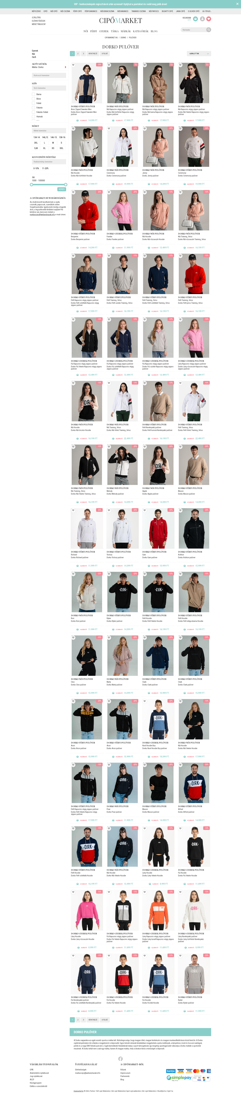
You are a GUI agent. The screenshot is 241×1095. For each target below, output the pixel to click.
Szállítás (36, 17)
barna (38, 94)
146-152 (53, 137)
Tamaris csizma (139, 11)
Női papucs (154, 11)
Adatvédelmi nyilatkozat (39, 1073)
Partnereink (124, 1076)
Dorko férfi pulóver (83, 106)
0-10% (36, 168)
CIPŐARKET (120, 20)
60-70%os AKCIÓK (210, 11)
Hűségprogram (36, 1083)
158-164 (62, 137)
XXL (61, 148)
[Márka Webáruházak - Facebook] (120, 1059)
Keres (62, 189)
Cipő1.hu (170, 1091)
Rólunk (123, 1070)
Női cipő (53, 11)
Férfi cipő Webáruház (103, 1091)
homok (39, 116)
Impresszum (125, 1073)
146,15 (45, 137)
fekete (39, 107)
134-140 (36, 137)
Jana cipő (180, 11)
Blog (154, 31)
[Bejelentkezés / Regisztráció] (202, 18)
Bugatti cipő (167, 11)
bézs (38, 98)
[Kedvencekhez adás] (73, 65)
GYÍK (31, 1070)
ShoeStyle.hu (161, 1091)
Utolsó (105, 54)
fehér (38, 103)
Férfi (93, 31)
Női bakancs (122, 11)
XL (44, 148)
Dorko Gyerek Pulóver (84, 361)
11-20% (45, 168)
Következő (93, 54)
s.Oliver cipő (193, 11)
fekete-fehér (42, 112)
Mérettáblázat (39, 24)
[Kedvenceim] (208, 18)
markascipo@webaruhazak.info (42, 214)
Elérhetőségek (38, 21)
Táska (115, 31)
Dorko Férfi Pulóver (83, 297)
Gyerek (104, 31)
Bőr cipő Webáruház (149, 1091)
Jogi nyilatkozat (36, 1076)
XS (53, 148)
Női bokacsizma (107, 11)
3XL (36, 142)
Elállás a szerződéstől (38, 1086)
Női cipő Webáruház (118, 1091)
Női (86, 31)
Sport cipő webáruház (133, 1091)
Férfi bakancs (91, 11)
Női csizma (65, 11)
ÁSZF (32, 1079)
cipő (45, 11)
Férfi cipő (77, 11)
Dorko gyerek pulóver (120, 233)
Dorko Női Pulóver (117, 106)
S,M (36, 148)
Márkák (126, 31)
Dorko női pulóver (117, 170)
